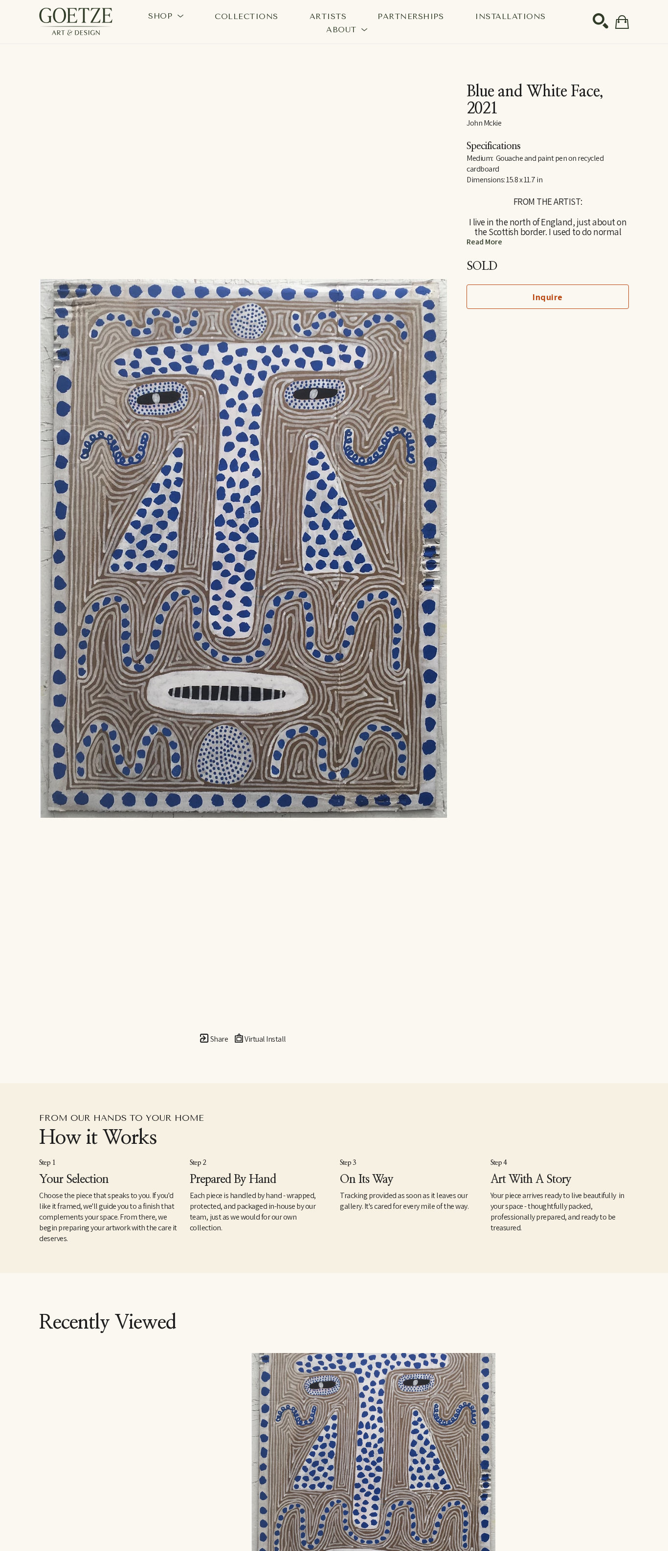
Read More (484, 242)
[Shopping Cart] (622, 22)
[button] (165, 15)
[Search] (600, 21)
